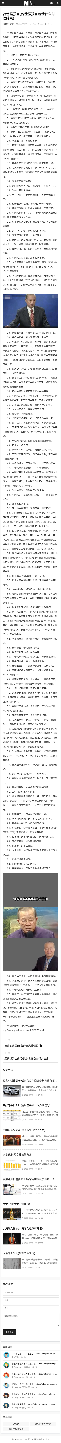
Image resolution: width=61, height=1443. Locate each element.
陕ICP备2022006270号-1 (21, 1439)
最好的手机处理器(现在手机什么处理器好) (26, 1105)
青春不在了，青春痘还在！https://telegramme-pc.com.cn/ (35, 1353)
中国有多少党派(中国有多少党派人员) (24, 1130)
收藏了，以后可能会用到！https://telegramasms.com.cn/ (35, 1384)
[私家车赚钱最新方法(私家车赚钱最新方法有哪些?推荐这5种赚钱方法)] (11, 1091)
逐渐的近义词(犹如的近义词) (19, 1253)
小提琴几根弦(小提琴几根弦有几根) (23, 1228)
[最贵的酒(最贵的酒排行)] (11, 1214)
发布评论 (9, 1332)
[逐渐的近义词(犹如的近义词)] (11, 1263)
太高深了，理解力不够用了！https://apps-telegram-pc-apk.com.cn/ (35, 1394)
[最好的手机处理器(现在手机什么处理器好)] (11, 1115)
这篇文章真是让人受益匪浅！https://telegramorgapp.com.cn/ (35, 1374)
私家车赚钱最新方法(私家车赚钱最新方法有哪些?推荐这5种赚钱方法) (30, 1080)
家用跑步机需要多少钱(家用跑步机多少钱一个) (29, 1179)
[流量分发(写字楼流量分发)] (11, 1165)
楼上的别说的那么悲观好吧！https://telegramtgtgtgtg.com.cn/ (35, 1364)
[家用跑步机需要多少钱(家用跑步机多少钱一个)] (11, 1189)
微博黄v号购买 (8, 24)
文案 (16, 1424)
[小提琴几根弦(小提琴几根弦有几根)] (11, 1238)
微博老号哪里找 (16, 1429)
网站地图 (35, 1439)
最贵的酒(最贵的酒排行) (16, 1204)
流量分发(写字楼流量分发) (17, 1154)
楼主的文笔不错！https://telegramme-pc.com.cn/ (33, 1404)
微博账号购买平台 (43, 1424)
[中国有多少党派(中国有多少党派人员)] (11, 1140)
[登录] (51, 3)
